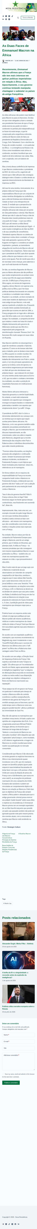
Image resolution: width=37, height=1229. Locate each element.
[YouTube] (9, 16)
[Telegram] (3, 16)
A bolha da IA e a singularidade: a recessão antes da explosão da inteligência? (15, 975)
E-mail (6, 1041)
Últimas (5, 62)
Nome (6, 1035)
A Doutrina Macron (24, 833)
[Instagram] (9, 19)
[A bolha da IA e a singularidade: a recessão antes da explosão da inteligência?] (18, 960)
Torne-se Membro (28, 17)
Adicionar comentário (11, 1055)
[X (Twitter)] (6, 16)
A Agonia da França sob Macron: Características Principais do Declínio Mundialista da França (9, 838)
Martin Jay (7, 903)
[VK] (3, 19)
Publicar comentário (11, 1083)
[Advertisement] (18, 874)
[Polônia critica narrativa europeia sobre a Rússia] (18, 994)
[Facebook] (6, 19)
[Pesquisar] (18, 17)
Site (5, 1048)
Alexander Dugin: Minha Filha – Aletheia (17, 944)
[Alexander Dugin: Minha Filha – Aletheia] (18, 931)
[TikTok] (12, 16)
